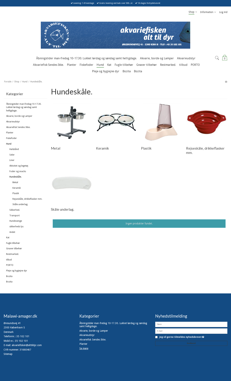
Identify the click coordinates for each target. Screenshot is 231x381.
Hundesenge (15, 221)
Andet (12, 232)
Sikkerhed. (14, 210)
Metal (15, 182)
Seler (12, 155)
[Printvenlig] (226, 81)
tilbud (9, 259)
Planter (9, 132)
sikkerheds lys (16, 226)
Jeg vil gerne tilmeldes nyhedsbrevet (181, 337)
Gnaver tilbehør (14, 248)
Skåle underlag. (20, 204)
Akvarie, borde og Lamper (19, 116)
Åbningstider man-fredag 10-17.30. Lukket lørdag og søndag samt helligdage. (23, 107)
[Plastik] (161, 122)
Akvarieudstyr (13, 121)
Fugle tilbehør (13, 243)
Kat (7, 237)
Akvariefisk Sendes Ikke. (18, 127)
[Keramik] (116, 122)
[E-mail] (191, 330)
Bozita (9, 276)
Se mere (83, 348)
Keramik (16, 188)
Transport (14, 215)
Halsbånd (14, 149)
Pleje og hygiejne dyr (16, 270)
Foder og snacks (17, 171)
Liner (11, 160)
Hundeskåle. (15, 177)
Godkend (191, 343)
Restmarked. (12, 254)
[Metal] (71, 122)
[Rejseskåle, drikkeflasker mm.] (206, 122)
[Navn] (191, 324)
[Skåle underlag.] (71, 183)
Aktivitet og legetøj (18, 166)
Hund (8, 144)
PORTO (9, 265)
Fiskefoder (11, 138)
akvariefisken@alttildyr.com (27, 345)
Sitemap (8, 354)
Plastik (15, 193)
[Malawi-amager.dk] (115, 35)
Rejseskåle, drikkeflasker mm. (27, 199)
